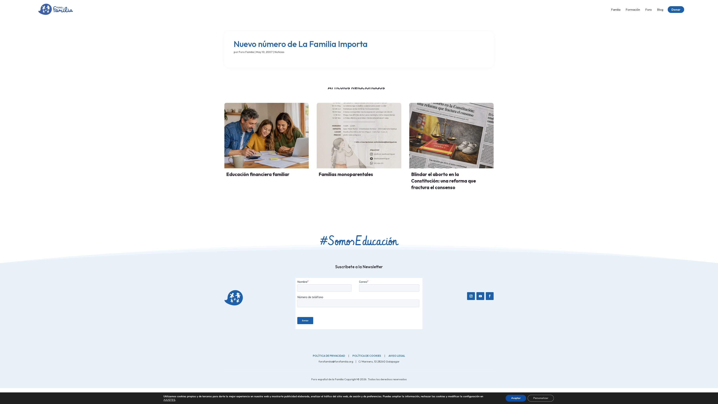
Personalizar (540, 398)
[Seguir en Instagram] (471, 296)
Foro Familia (246, 52)
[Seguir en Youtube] (480, 296)
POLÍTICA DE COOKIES (366, 355)
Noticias (279, 52)
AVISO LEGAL (397, 355)
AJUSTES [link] (169, 400)
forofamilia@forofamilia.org (336, 361)
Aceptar (516, 398)
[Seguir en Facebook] (490, 296)
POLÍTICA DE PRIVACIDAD (329, 355)
